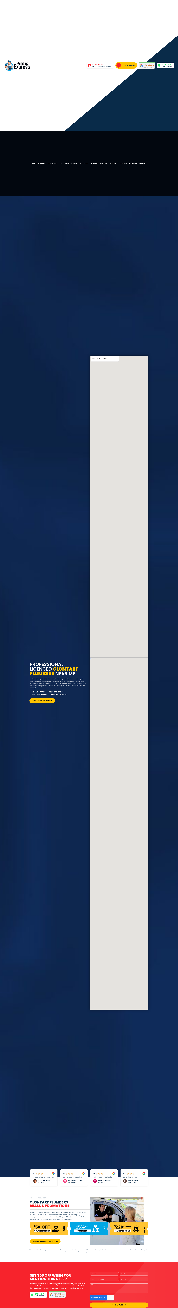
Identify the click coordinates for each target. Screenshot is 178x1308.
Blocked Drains (38, 163)
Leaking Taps (52, 163)
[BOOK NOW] (90, 65)
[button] (42, 700)
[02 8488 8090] (118, 65)
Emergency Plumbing (137, 163)
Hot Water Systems (99, 163)
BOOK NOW (97, 64)
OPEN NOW (166, 64)
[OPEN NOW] (159, 65)
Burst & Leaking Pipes (68, 163)
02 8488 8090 (128, 65)
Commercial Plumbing (118, 163)
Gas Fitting (83, 163)
